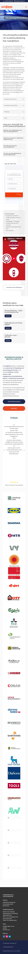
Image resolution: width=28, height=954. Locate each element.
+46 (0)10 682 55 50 (8, 1)
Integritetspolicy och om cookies (11, 951)
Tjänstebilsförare (7, 915)
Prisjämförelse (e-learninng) (10, 913)
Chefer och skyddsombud (10, 920)
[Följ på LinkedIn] (10, 936)
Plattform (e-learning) (9, 911)
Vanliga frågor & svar (8, 926)
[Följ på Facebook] (4, 936)
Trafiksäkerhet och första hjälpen (13, 324)
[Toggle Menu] (26, 7)
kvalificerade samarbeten (16, 378)
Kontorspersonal (7, 918)
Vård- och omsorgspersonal (10, 917)
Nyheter (5, 928)
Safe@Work (8, 366)
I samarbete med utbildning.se (14, 287)
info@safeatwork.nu (8, 894)
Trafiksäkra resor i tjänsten (11, 336)
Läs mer (8, 316)
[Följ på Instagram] (7, 936)
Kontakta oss (6, 929)
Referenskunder (14, 402)
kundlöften (10, 372)
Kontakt (14, 408)
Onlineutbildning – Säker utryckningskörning (13, 311)
